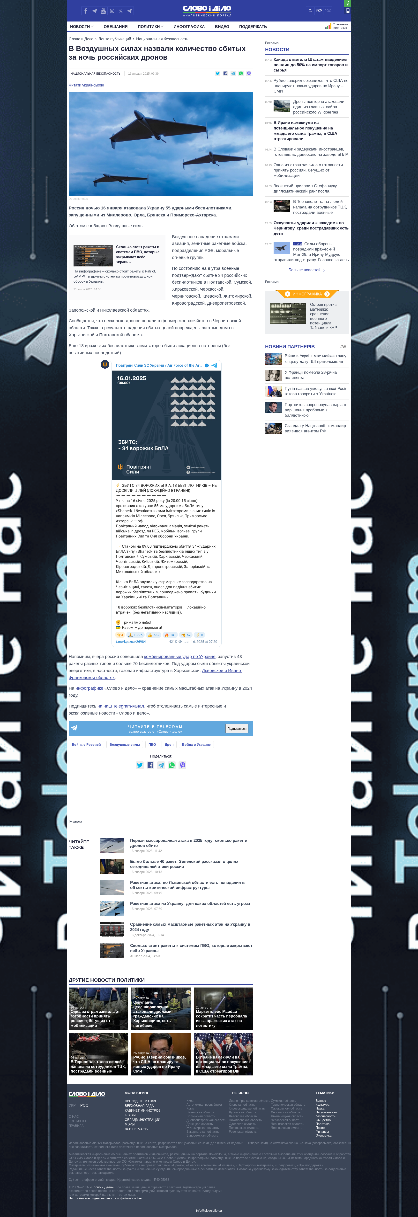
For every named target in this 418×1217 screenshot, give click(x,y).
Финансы (322, 1131)
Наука (320, 1108)
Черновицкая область (286, 1128)
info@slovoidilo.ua (209, 1210)
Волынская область (201, 1116)
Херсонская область (286, 1112)
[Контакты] (347, 10)
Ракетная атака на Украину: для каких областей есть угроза (190, 906)
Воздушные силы (125, 744)
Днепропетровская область (206, 1120)
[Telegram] (94, 11)
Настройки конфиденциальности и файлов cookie (105, 1198)
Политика (322, 1124)
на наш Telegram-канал (120, 706)
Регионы (240, 1093)
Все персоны (137, 1129)
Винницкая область (201, 1112)
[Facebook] (85, 11)
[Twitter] (120, 11)
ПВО (152, 744)
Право (320, 1128)
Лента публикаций (114, 39)
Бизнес (321, 1100)
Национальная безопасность (162, 39)
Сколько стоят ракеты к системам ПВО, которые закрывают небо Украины (137, 254)
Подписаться (236, 728)
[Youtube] (103, 11)
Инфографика (189, 27)
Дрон (169, 744)
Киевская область (242, 1104)
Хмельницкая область (287, 1116)
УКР (319, 11)
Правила (76, 1126)
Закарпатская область (203, 1131)
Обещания (116, 27)
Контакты (77, 1121)
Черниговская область (287, 1124)
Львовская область (243, 1116)
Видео (222, 27)
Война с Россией (86, 744)
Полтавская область (244, 1128)
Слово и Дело (81, 39)
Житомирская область (203, 1128)
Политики (149, 27)
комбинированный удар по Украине (180, 656)
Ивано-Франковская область (249, 1100)
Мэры (130, 1124)
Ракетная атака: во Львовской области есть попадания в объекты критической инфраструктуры (187, 887)
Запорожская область (202, 1135)
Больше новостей (305, 270)
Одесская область (242, 1124)
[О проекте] (347, 3)
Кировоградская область (247, 1108)
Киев (190, 1100)
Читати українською (86, 85)
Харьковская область (286, 1108)
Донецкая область (200, 1124)
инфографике (89, 688)
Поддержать (253, 27)
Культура (322, 1104)
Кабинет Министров (143, 1110)
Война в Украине (196, 744)
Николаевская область (245, 1120)
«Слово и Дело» (101, 1187)
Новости (80, 27)
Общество (323, 1120)
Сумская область (283, 1100)
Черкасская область (285, 1120)
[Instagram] (111, 11)
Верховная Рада (139, 1106)
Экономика (323, 1135)
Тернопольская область (288, 1104)
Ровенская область (243, 1131)
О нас (74, 1116)
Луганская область (242, 1112)
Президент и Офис (141, 1101)
